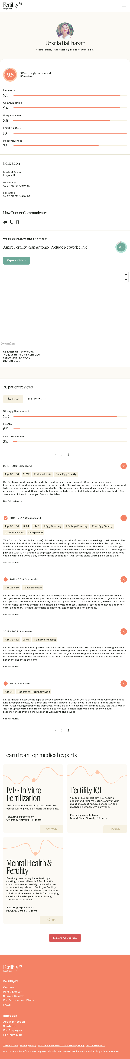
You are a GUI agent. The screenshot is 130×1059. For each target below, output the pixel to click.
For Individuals (12, 1035)
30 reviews (26, 76)
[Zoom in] (125, 274)
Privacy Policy (28, 1045)
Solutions (9, 1026)
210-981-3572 (11, 361)
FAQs (7, 1005)
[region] (65, 308)
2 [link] (68, 454)
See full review (11, 501)
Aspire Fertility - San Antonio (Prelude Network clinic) (65, 49)
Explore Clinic (15, 260)
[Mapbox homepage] (8, 343)
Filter (15, 399)
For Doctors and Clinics (19, 1000)
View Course (51, 829)
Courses (8, 987)
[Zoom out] (125, 279)
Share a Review (13, 996)
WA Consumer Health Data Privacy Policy (61, 1045)
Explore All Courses (65, 938)
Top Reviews (35, 398)
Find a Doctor (12, 991)
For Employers (13, 1030)
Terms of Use (10, 1045)
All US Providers (95, 1045)
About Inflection (14, 1022)
